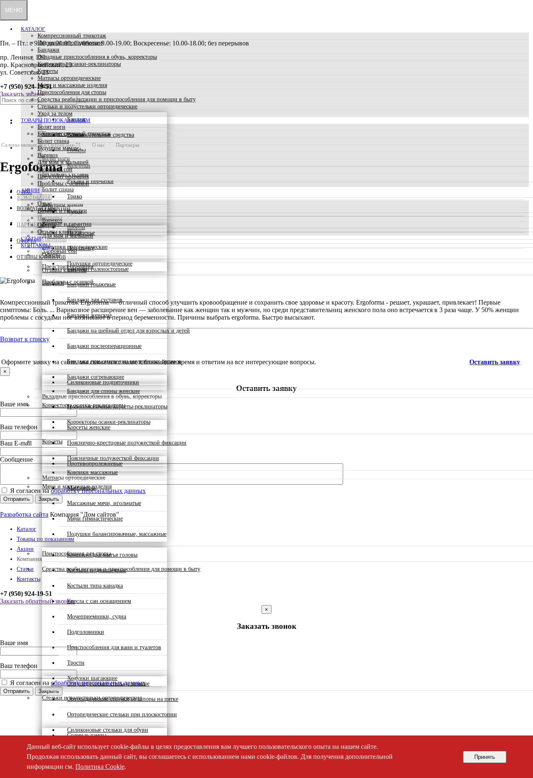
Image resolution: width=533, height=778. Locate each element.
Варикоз (47, 155)
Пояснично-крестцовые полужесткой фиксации (127, 443)
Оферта (46, 225)
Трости (76, 663)
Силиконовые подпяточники (103, 382)
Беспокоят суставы (60, 134)
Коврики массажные (92, 472)
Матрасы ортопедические (69, 78)
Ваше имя (14, 404)
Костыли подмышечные (96, 570)
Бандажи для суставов (94, 300)
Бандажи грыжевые (91, 284)
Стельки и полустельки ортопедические (87, 106)
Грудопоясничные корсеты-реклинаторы (117, 406)
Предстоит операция (63, 176)
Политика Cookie (100, 766)
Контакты (35, 245)
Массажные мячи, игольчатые (104, 503)
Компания (36, 197)
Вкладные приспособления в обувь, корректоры (97, 57)
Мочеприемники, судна (96, 616)
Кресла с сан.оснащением (99, 601)
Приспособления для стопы (71, 92)
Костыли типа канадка (95, 586)
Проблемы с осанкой (63, 183)
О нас (44, 203)
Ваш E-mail (16, 443)
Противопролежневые (94, 463)
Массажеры (81, 488)
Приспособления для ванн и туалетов (114, 647)
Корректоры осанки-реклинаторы (79, 64)
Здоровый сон (54, 169)
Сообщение (16, 459)
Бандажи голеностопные (98, 269)
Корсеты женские (88, 427)
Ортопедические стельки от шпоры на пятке (122, 699)
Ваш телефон (18, 426)
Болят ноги (51, 127)
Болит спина (53, 141)
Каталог (33, 29)
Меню (13, 10)
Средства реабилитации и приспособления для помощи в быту (116, 99)
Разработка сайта (24, 514)
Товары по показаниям (55, 120)
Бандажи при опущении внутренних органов (124, 361)
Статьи (31, 238)
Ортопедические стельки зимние (108, 683)
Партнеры (49, 218)
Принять (484, 757)
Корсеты (47, 71)
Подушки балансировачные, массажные (117, 534)
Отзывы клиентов (59, 232)
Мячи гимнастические (95, 518)
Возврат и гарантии (62, 211)
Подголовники (85, 632)
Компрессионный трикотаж (71, 36)
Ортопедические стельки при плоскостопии (122, 714)
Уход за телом (54, 113)
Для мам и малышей (63, 162)
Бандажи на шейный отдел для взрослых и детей (128, 331)
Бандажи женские (89, 315)
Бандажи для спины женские (103, 391)
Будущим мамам (58, 148)
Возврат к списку (25, 339)
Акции (30, 190)
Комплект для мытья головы (102, 555)
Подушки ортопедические (70, 43)
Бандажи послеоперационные (104, 346)
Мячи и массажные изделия (72, 85)
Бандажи (48, 50)
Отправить (16, 499)
